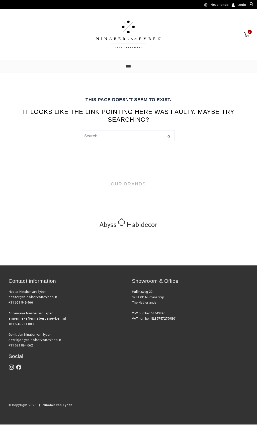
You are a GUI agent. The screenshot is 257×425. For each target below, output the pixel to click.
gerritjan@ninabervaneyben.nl (35, 340)
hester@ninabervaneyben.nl (33, 297)
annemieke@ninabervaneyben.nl (37, 318)
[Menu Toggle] (128, 66)
